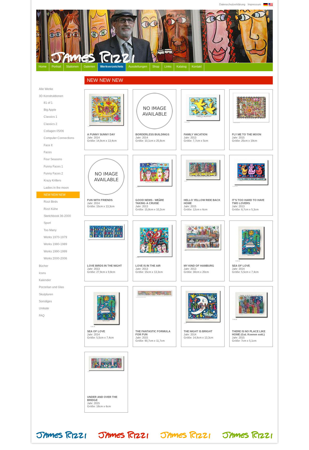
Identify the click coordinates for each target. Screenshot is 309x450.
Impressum (254, 4)
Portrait (56, 66)
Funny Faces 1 (53, 166)
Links (167, 66)
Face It (48, 145)
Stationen (72, 66)
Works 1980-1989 (55, 244)
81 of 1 (48, 102)
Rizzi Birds (51, 201)
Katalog (181, 66)
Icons (42, 273)
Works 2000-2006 (55, 258)
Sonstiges (45, 301)
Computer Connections (59, 138)
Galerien (89, 66)
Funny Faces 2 (53, 173)
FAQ (41, 315)
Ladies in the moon (56, 187)
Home (43, 66)
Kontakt (197, 66)
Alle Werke (46, 89)
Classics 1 (50, 116)
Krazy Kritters (52, 180)
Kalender (45, 280)
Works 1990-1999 (55, 251)
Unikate (44, 308)
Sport (47, 223)
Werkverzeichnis (111, 66)
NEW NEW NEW (54, 194)
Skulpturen (46, 294)
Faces (48, 152)
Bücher (43, 266)
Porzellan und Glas (51, 287)
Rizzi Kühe (51, 209)
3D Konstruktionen (51, 96)
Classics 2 (50, 124)
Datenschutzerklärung (232, 4)
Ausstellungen (137, 66)
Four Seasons (53, 159)
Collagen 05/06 (54, 131)
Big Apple (50, 109)
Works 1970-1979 (55, 237)
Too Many (50, 230)
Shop (155, 66)
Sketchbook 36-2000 (57, 216)
